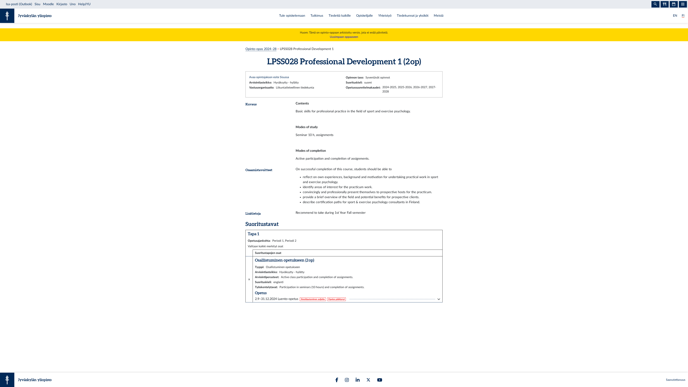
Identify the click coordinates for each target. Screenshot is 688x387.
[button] (347, 299)
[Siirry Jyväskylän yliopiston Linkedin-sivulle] (358, 380)
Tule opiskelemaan (292, 15)
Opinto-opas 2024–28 (260, 49)
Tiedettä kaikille (340, 15)
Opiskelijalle (364, 15)
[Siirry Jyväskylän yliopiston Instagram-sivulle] (347, 380)
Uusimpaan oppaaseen (344, 36)
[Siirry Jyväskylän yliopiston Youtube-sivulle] (379, 380)
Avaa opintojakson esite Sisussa (269, 77)
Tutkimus (316, 15)
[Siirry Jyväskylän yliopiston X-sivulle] (368, 380)
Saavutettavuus (675, 379)
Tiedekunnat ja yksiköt (412, 15)
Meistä (438, 15)
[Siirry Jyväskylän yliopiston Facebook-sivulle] (336, 380)
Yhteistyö (384, 15)
